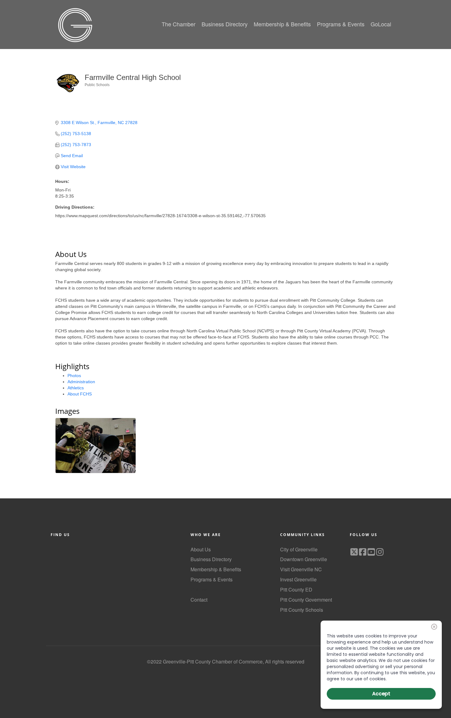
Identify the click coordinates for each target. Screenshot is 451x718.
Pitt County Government (306, 599)
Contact (199, 599)
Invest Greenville (298, 579)
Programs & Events (212, 579)
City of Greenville (299, 549)
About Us (201, 549)
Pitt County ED (296, 589)
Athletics (75, 387)
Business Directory (211, 559)
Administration (81, 381)
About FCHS (79, 393)
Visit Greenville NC (301, 569)
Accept (381, 693)
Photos (74, 375)
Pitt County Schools (301, 609)
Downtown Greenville (303, 559)
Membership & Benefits (216, 569)
